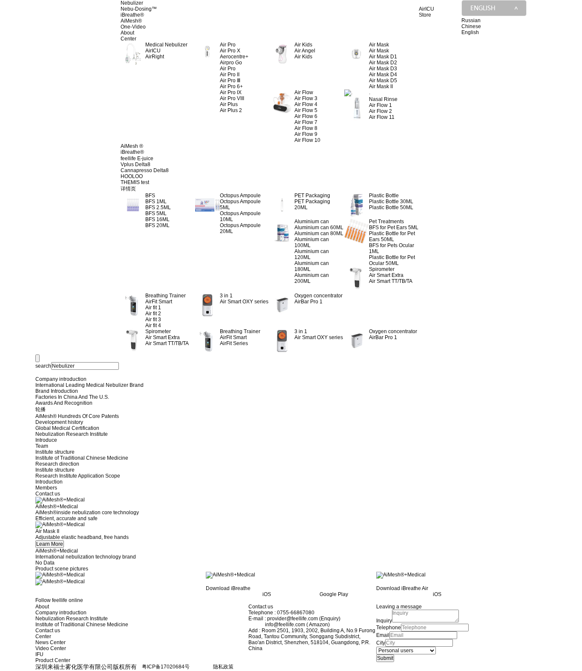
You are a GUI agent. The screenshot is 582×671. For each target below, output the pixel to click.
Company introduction (60, 379)
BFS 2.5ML (158, 207)
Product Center (52, 660)
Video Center (50, 648)
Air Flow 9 (305, 134)
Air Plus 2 (231, 110)
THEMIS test (135, 182)
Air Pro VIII (232, 98)
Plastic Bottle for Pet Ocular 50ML (392, 260)
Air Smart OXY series (244, 302)
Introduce (46, 440)
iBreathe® (132, 15)
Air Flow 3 (305, 98)
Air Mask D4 (383, 75)
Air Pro (228, 69)
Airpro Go (231, 63)
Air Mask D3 (383, 69)
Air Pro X (230, 51)
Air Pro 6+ (231, 86)
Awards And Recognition (63, 403)
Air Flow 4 (305, 104)
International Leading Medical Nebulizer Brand (89, 385)
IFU (39, 654)
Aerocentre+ (234, 57)
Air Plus (229, 104)
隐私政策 (223, 667)
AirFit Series (234, 343)
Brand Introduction (56, 391)
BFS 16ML (157, 219)
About (127, 33)
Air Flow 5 (305, 110)
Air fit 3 (153, 320)
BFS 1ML (156, 201)
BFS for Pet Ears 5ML (393, 227)
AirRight (154, 57)
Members (46, 488)
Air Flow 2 (380, 111)
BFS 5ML (156, 213)
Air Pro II (229, 75)
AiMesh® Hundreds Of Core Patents (77, 416)
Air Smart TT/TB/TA (390, 281)
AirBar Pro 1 (308, 302)
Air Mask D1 (383, 57)
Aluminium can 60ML (318, 227)
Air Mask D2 (383, 63)
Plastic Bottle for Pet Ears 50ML (392, 236)
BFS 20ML (157, 225)
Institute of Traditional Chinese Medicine (81, 458)
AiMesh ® (132, 146)
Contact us (47, 494)
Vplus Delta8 (135, 164)
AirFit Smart (158, 302)
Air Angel (304, 51)
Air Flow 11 (382, 117)
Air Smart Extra (386, 275)
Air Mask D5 (383, 81)
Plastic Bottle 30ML (391, 201)
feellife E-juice (137, 158)
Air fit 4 (153, 325)
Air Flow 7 (305, 122)
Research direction (57, 464)
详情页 (128, 189)
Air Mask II (381, 86)
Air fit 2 (153, 314)
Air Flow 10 (307, 140)
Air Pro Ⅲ (230, 81)
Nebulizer (132, 3)
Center (128, 39)
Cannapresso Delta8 (145, 170)
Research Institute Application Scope (77, 476)
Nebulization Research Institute (71, 434)
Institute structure (55, 452)
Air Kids (303, 57)
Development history (59, 422)
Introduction (49, 482)
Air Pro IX (231, 92)
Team (41, 446)
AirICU (153, 51)
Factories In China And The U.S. (72, 397)
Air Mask (379, 51)
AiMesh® (131, 21)
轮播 (40, 409)
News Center (50, 642)
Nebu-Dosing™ (139, 9)
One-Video (133, 27)
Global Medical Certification (67, 428)
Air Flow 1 (380, 105)
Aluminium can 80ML (318, 233)
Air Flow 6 (305, 116)
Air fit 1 (153, 308)
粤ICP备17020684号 (166, 667)
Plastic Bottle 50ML (391, 207)
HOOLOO (132, 176)
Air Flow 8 (305, 128)
